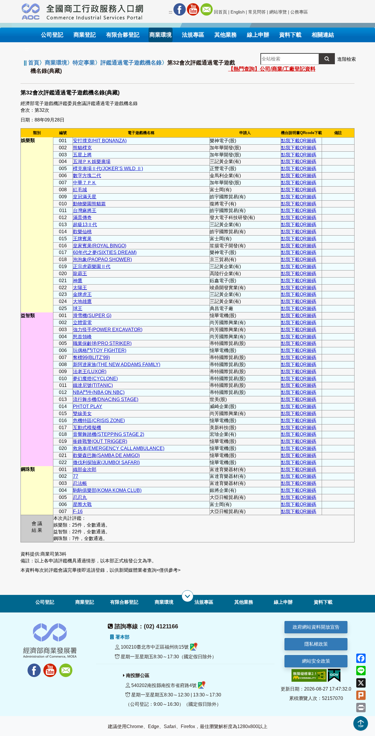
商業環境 (56, 63)
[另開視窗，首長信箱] (66, 666)
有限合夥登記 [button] (122, 35)
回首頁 (220, 11)
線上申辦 (283, 602)
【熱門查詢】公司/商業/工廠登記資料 (272, 69)
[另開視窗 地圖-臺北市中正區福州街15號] (194, 647)
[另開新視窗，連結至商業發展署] (31, 10)
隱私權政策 (316, 644)
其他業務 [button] (225, 35)
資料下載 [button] (290, 35)
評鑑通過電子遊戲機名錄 (131, 63)
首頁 (33, 63)
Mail (206, 9)
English (238, 11)
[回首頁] (95, 10)
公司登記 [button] (52, 35)
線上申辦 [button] (258, 35)
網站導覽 (278, 11)
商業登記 (84, 602)
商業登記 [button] (85, 35)
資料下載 (323, 602)
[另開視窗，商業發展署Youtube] (50, 666)
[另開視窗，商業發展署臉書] (31, 666)
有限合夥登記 (124, 602)
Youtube (193, 9)
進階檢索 (346, 59)
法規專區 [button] (193, 35)
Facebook (179, 9)
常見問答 (257, 11)
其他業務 (243, 602)
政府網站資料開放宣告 (316, 627)
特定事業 (84, 63)
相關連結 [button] (323, 35)
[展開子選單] (187, 596)
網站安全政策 (316, 661)
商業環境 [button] (160, 35)
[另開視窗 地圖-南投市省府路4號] (202, 685)
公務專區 (299, 11)
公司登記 (44, 602)
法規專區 (204, 602)
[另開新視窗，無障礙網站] (309, 675)
